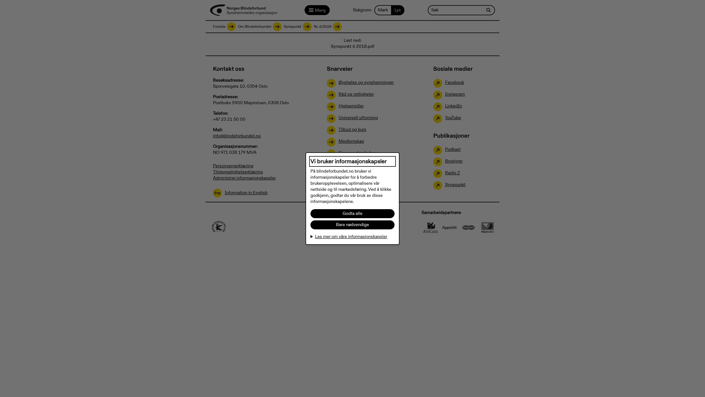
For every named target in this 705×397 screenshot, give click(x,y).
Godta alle (352, 213)
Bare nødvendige (352, 225)
